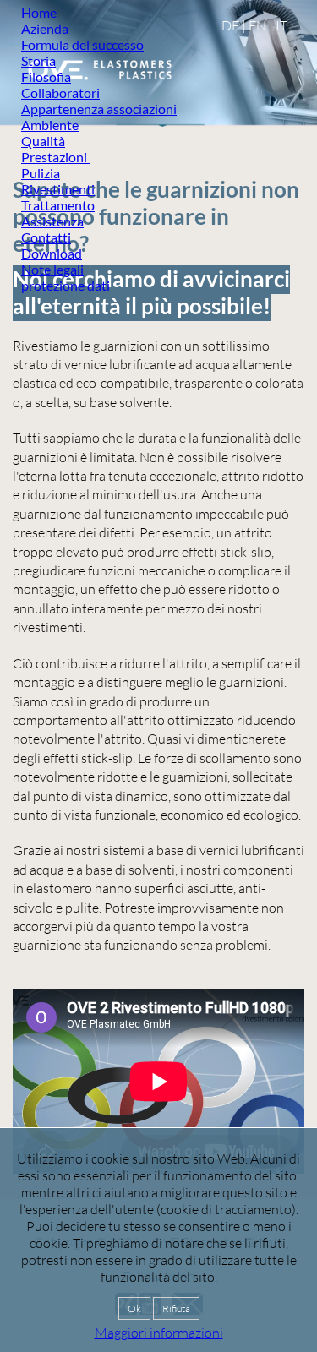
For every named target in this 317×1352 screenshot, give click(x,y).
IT (281, 25)
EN (257, 25)
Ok (134, 1308)
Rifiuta (176, 1308)
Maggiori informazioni (159, 1332)
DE (230, 25)
